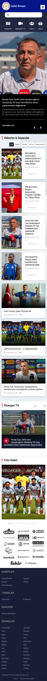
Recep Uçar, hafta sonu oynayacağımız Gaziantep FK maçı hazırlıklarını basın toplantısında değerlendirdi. (23, 442)
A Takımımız (27, 599)
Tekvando (27, 631)
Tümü (11, 144)
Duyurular (24, 144)
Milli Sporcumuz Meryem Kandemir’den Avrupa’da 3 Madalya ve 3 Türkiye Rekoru (32, 192)
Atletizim (26, 658)
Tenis (25, 638)
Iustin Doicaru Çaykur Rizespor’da (17, 311)
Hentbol (26, 648)
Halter (3, 652)
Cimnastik (27, 628)
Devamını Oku (31, 174)
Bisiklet (4, 669)
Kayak (3, 635)
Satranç (4, 665)
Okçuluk (4, 641)
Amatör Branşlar (40, 144)
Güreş (3, 631)
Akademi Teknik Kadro (9, 614)
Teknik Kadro (6, 599)
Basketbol (27, 655)
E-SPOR (26, 669)
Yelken (4, 638)
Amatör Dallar (6, 628)
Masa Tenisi (27, 641)
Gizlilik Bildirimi (27, 679)
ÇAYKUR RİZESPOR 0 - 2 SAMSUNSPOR (20, 349)
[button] (10, 523)
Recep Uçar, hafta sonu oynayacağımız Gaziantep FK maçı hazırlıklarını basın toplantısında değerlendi (32, 227)
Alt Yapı (31, 144)
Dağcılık (26, 652)
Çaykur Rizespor (7, 578)
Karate (26, 662)
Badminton (5, 658)
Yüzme (26, 635)
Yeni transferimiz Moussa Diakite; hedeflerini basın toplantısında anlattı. (32, 261)
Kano (25, 645)
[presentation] (34, 128)
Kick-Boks (27, 665)
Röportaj (17, 144)
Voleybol (4, 662)
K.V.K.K (15, 679)
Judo (3, 648)
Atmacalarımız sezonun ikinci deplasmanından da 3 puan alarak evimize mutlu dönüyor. (33, 158)
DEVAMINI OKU (8, 125)
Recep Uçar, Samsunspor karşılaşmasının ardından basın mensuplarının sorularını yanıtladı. (23, 388)
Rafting (4, 645)
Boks (3, 655)
